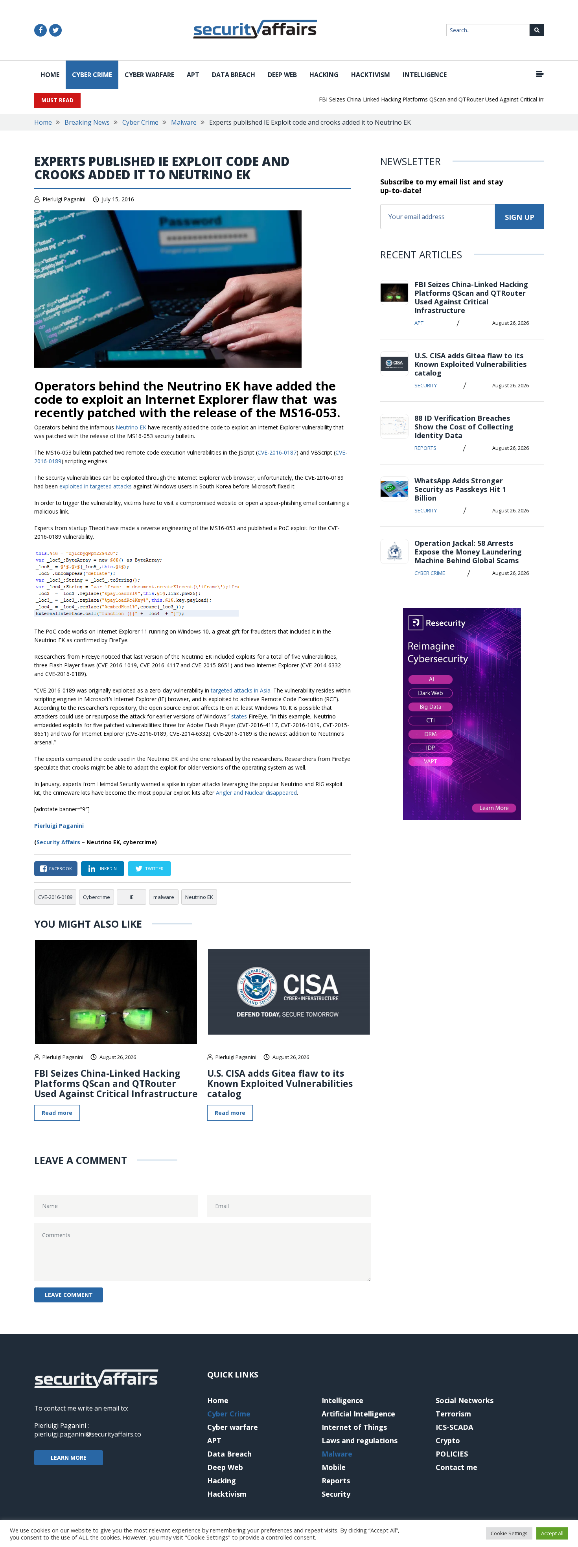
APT (193, 74)
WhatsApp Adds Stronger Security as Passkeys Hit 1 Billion (460, 489)
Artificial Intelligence (358, 1413)
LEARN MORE (69, 1457)
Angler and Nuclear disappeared (256, 792)
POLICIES (452, 1454)
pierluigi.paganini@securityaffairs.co (87, 1434)
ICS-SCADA (454, 1427)
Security (425, 385)
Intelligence (425, 74)
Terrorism (453, 1413)
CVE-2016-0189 (55, 897)
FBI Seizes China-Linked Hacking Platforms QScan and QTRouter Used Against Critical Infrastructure (430, 99)
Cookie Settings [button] (509, 1533)
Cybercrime (96, 897)
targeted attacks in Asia (241, 690)
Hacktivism (370, 74)
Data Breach (233, 74)
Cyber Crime (92, 74)
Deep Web (282, 74)
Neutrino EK (131, 427)
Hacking (324, 74)
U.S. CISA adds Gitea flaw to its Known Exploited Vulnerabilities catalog (280, 1083)
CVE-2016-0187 (277, 452)
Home (49, 74)
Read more (57, 1112)
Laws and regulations (360, 1440)
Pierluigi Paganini (63, 199)
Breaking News (87, 122)
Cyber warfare (149, 74)
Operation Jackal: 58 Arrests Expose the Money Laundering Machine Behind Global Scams (468, 551)
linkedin (107, 868)
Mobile (334, 1467)
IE (132, 897)
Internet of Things (354, 1427)
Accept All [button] (552, 1533)
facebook (60, 868)
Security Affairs (58, 842)
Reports (425, 447)
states (240, 716)
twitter (154, 868)
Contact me (456, 1467)
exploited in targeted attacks (95, 486)
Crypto (448, 1440)
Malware (184, 122)
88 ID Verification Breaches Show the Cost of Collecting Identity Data (464, 426)
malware (163, 897)
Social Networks (464, 1400)
